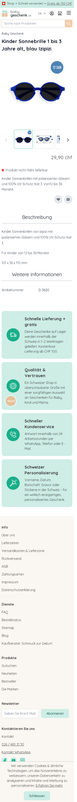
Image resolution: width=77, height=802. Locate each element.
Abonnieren (55, 713)
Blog (5, 636)
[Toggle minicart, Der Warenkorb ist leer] (60, 13)
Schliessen (37, 796)
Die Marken (10, 689)
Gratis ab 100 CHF (59, 3)
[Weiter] (67, 140)
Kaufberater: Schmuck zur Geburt (27, 643)
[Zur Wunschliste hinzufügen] (58, 199)
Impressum (10, 582)
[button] (10, 401)
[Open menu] (68, 13)
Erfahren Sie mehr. (49, 785)
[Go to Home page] (16, 13)
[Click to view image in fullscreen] (37, 89)
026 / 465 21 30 (13, 744)
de (40, 13)
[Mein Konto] (51, 13)
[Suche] (68, 23)
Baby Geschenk (13, 33)
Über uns (8, 535)
